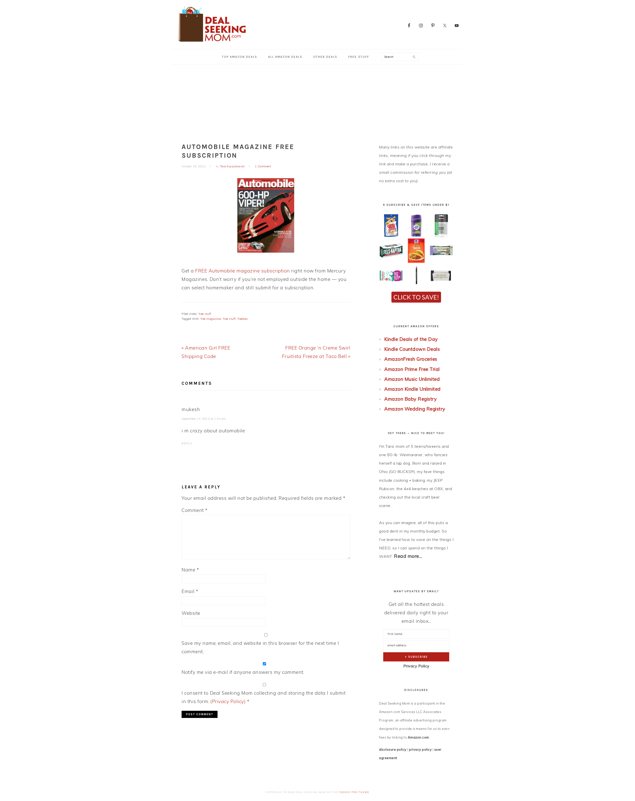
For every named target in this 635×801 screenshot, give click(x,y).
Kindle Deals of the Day (411, 339)
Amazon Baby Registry (410, 399)
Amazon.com (418, 737)
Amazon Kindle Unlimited (412, 389)
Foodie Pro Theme (354, 792)
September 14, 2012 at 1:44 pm (204, 418)
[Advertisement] (317, 101)
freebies (243, 319)
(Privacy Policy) (228, 701)
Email (190, 591)
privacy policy (420, 749)
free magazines (211, 319)
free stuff (205, 314)
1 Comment (263, 166)
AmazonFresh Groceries (410, 359)
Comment (195, 510)
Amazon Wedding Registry (414, 409)
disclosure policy (393, 749)
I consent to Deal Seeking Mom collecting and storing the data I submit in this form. (264, 697)
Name (190, 570)
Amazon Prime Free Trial (412, 369)
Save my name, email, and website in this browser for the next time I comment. (260, 647)
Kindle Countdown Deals (412, 349)
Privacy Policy (416, 666)
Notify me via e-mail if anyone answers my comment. (243, 672)
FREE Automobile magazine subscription (242, 271)
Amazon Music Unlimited (412, 379)
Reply (187, 443)
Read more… (408, 556)
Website (191, 613)
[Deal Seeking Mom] (212, 43)
